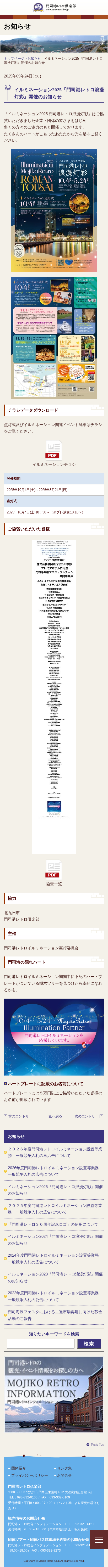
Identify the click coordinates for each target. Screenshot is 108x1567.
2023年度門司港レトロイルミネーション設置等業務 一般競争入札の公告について (55, 1296)
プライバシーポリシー (29, 1475)
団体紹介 (18, 1468)
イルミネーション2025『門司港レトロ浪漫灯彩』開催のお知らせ (55, 1190)
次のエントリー (87, 1116)
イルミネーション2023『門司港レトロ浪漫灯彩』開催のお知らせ (55, 1277)
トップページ (14, 58)
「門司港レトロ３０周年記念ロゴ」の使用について (53, 1224)
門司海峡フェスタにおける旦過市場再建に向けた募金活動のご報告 (55, 1315)
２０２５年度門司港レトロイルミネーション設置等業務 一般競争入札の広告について (55, 1209)
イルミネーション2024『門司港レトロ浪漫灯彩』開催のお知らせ (55, 1239)
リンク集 (64, 1468)
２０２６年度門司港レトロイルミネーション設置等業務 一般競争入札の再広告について (55, 1152)
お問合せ (64, 1475)
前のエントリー (20, 1116)
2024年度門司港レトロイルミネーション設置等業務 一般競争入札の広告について (55, 1258)
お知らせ (34, 58)
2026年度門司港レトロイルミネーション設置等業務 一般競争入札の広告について (55, 1171)
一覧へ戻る (53, 1116)
